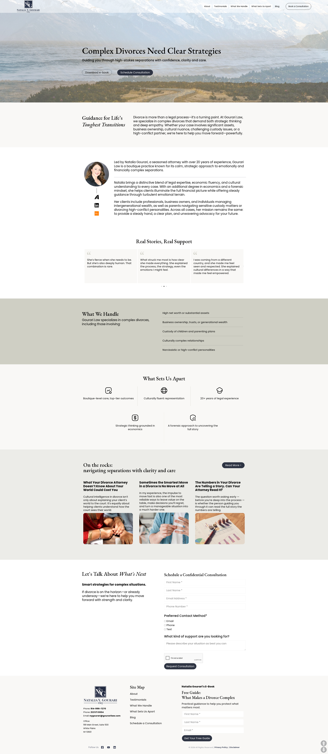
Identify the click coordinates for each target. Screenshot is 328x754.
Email (169, 621)
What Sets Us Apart (261, 6)
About (207, 6)
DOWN (324, 750)
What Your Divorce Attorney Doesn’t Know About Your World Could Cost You (105, 486)
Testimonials (220, 6)
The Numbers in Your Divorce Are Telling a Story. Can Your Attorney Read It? (218, 486)
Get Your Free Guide (197, 738)
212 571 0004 (97, 712)
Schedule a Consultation (146, 723)
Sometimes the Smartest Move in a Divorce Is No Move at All (163, 484)
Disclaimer (234, 747)
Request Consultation (180, 666)
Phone (170, 625)
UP (324, 743)
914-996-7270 (98, 708)
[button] (84, 266)
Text (169, 629)
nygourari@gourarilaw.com (105, 715)
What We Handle (239, 6)
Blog (277, 6)
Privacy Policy (221, 747)
